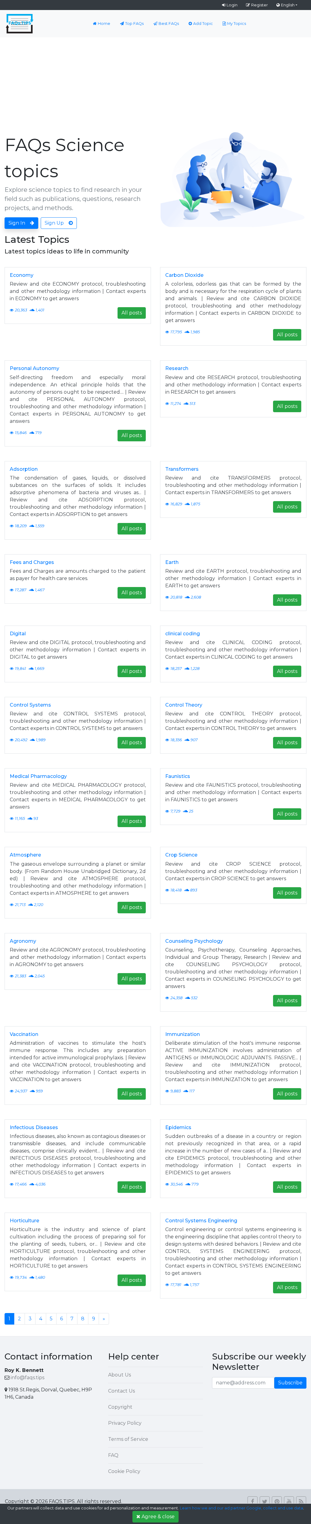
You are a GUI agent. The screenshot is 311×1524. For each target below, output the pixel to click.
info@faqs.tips (27, 1377)
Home (104, 23)
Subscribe (290, 1383)
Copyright (120, 1407)
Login (232, 4)
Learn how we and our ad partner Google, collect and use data (241, 1508)
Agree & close (158, 1516)
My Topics (236, 23)
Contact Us (121, 1391)
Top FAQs (134, 23)
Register (259, 4)
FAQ (113, 1455)
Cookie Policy (124, 1471)
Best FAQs (169, 23)
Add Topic (203, 23)
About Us (119, 1375)
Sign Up (54, 223)
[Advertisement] (155, 82)
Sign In (17, 223)
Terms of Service (128, 1439)
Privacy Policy (125, 1423)
